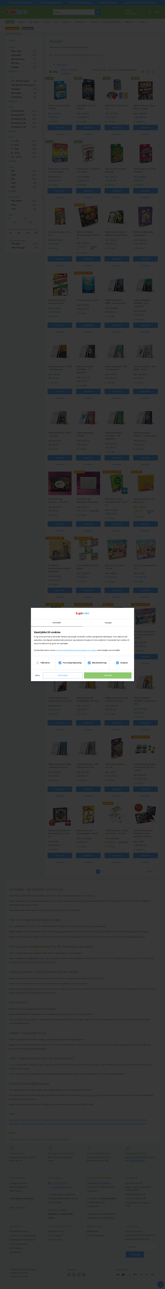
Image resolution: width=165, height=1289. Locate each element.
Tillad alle (108, 675)
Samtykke (57, 623)
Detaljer (108, 623)
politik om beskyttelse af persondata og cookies (76, 650)
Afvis (37, 675)
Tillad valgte (62, 675)
